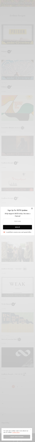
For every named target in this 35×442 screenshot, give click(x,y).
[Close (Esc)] (32, 209)
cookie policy (16, 432)
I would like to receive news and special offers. (19, 232)
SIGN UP (17, 227)
